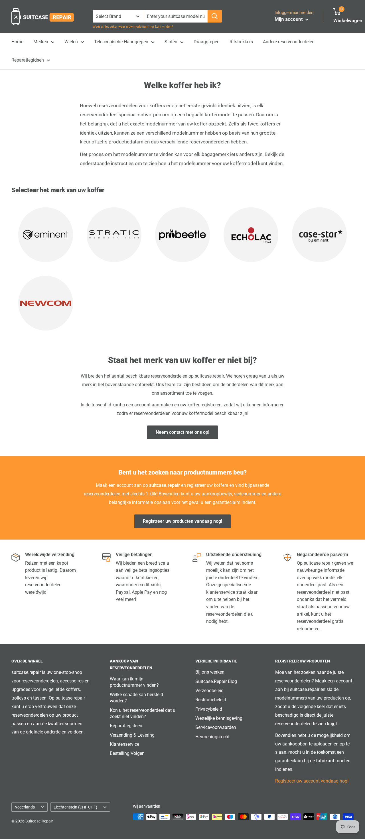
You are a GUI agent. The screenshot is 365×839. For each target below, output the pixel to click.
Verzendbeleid (209, 690)
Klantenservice (124, 744)
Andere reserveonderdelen (289, 41)
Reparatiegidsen (27, 60)
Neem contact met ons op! (182, 432)
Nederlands (25, 807)
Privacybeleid (208, 709)
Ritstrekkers (241, 41)
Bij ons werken (209, 672)
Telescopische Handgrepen (121, 41)
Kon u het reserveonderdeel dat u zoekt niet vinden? (142, 713)
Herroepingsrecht (212, 736)
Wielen (71, 41)
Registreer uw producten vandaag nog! (182, 521)
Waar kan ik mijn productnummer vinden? (134, 682)
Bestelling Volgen (127, 753)
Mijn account (289, 19)
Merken (40, 41)
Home (17, 41)
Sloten (171, 41)
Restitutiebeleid (210, 699)
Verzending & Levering (132, 735)
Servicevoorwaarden (215, 727)
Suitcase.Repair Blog (216, 681)
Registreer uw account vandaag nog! (311, 781)
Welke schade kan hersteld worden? (136, 698)
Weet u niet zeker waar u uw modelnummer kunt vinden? (133, 27)
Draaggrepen (207, 41)
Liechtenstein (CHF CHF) (75, 807)
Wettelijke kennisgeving (218, 718)
